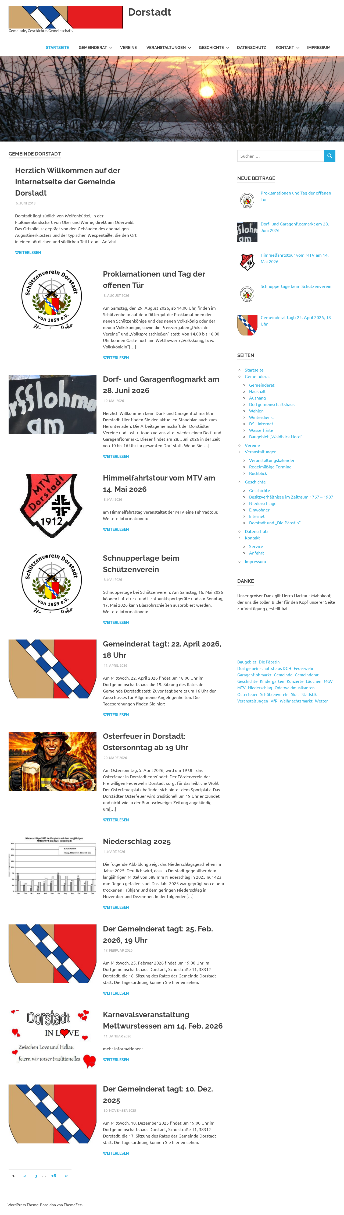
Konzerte (295, 681)
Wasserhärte (261, 430)
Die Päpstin (269, 661)
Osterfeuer (247, 694)
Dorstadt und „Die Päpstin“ (275, 522)
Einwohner (259, 509)
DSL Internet (261, 423)
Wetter (321, 700)
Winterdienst (261, 417)
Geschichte (211, 47)
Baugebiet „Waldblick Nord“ (275, 436)
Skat (295, 694)
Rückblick (258, 473)
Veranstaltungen (166, 47)
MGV (328, 681)
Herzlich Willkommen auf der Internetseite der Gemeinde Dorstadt (67, 181)
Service (256, 546)
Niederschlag (260, 687)
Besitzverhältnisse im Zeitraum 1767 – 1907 (291, 496)
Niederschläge (263, 503)
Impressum (319, 47)
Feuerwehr (304, 668)
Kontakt (285, 47)
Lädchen (313, 681)
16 (53, 1175)
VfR (274, 700)
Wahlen (256, 410)
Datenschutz (251, 47)
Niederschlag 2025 (137, 841)
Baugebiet (246, 661)
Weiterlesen (28, 252)
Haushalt (257, 391)
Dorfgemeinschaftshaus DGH (264, 668)
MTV (241, 687)
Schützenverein (274, 694)
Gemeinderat (93, 47)
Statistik (309, 694)
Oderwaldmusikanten (295, 687)
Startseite (57, 47)
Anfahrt (256, 552)
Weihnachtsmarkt (296, 700)
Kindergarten (272, 681)
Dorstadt (149, 12)
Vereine (128, 47)
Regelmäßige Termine (270, 466)
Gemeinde (283, 674)
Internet (257, 516)
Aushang (257, 397)
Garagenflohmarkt (254, 674)
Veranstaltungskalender (272, 460)
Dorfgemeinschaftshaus (272, 404)
